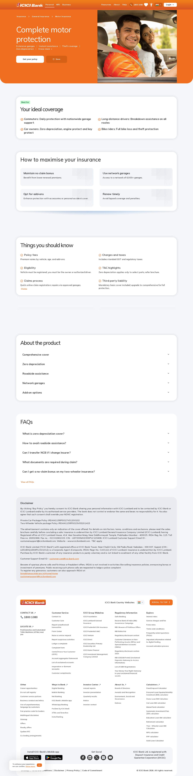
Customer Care (58, 621)
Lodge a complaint (59, 644)
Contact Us (56, 617)
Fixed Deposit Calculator (156, 688)
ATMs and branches (60, 713)
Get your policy (30, 59)
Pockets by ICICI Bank (60, 709)
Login (168, 4)
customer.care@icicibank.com (64, 558)
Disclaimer (59, 770)
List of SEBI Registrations (125, 667)
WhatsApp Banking (60, 705)
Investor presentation (92, 692)
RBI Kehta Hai (120, 631)
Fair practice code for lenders (32, 711)
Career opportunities (28, 688)
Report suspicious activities (63, 639)
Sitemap (23, 719)
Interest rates (151, 617)
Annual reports (89, 688)
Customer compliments (61, 673)
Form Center (57, 631)
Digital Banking (58, 688)
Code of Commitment (92, 770)
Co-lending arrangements (30, 736)
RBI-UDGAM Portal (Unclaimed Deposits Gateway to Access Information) (127, 660)
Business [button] (66, 4)
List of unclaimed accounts (63, 662)
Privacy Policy (73, 770)
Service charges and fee (156, 621)
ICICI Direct (87, 639)
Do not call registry (28, 692)
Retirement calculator (155, 722)
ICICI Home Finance (91, 650)
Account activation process (157, 646)
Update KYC (25, 732)
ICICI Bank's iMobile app (62, 700)
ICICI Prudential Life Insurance (95, 627)
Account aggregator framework (65, 658)
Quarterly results (90, 696)
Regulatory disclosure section (127, 635)
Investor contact (89, 705)
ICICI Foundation (90, 617)
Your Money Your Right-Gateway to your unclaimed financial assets (128, 673)
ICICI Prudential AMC (91, 631)
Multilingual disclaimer (29, 715)
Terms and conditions (155, 629)
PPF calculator (152, 737)
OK (39, 765)
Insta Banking (57, 717)
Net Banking (57, 696)
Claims (24, 289)
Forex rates (151, 625)
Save (58, 59)
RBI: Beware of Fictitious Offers (127, 627)
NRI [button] (58, 4)
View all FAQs (27, 482)
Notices (118, 703)
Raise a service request (61, 635)
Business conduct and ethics (32, 700)
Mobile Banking (58, 692)
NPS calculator (152, 732)
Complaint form (58, 648)
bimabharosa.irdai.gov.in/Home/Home (39, 573)
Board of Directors (122, 688)
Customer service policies (30, 696)
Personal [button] (49, 4)
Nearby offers (26, 727)
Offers (22, 723)
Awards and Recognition (125, 692)
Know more (44, 49)
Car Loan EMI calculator (156, 703)
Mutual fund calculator (155, 707)
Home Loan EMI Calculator (157, 699)
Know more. (30, 766)
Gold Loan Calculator (155, 741)
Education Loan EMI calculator (158, 718)
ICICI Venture (88, 635)
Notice (86, 700)
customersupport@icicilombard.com (38, 576)
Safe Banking (120, 617)
